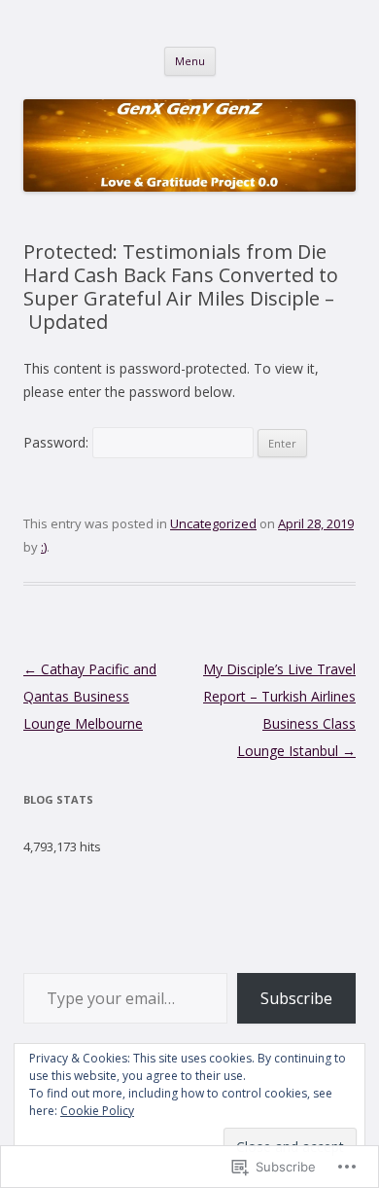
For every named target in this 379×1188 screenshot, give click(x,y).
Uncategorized (213, 523)
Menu (190, 61)
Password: (57, 442)
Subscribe (296, 998)
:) (44, 547)
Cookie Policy (97, 1110)
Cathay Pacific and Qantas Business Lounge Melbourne (89, 696)
